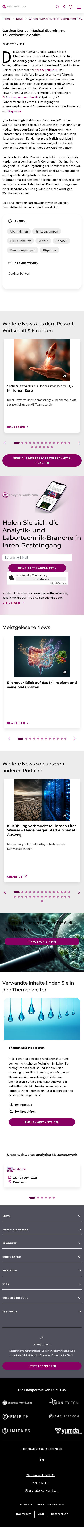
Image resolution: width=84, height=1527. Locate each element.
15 (32, 447)
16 (36, 447)
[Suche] (57, 7)
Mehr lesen (11, 603)
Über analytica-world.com (42, 1490)
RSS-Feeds (9, 1311)
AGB (41, 1514)
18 (44, 447)
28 (65, 897)
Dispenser (14, 111)
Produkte (9, 1243)
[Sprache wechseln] (70, 7)
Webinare (9, 1270)
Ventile (33, 97)
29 (69, 897)
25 (54, 897)
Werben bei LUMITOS (40, 1475)
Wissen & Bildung (15, 1297)
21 (38, 897)
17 (40, 447)
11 (58, 443)
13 (65, 443)
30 (42, 901)
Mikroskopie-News (42, 941)
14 (69, 443)
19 (48, 447)
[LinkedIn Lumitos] (42, 1460)
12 (62, 443)
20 (52, 447)
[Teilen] (64, 7)
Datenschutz (59, 1514)
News (6, 1215)
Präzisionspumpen (15, 97)
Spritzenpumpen (46, 70)
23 (46, 897)
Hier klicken (41, 579)
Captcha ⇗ (58, 583)
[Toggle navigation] (79, 7)
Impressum (23, 1514)
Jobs (5, 1284)
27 (62, 897)
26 (58, 897)
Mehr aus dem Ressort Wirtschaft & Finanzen (42, 460)
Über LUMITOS (40, 1483)
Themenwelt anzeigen (42, 1122)
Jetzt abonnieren (42, 1366)
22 (42, 897)
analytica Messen (15, 1229)
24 (50, 897)
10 (54, 443)
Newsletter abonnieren (37, 568)
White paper (11, 1256)
